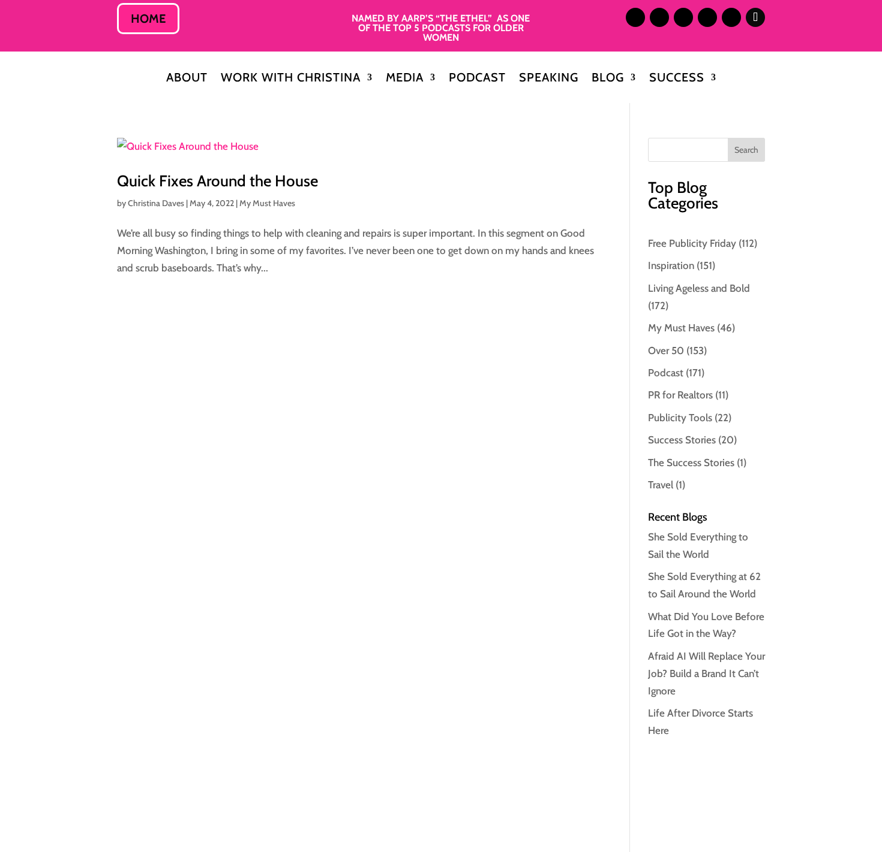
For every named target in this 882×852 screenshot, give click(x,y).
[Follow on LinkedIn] (659, 17)
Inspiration (671, 265)
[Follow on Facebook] (707, 17)
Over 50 (666, 350)
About (187, 78)
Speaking (548, 78)
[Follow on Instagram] (635, 17)
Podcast (477, 78)
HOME (148, 18)
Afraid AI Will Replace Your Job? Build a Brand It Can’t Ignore (706, 673)
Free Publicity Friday (692, 243)
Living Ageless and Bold (699, 288)
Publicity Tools (680, 418)
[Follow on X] (683, 17)
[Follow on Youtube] (731, 17)
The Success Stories (691, 463)
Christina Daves (156, 203)
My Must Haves (267, 203)
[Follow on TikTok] (755, 17)
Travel (660, 485)
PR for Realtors (680, 395)
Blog (608, 78)
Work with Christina (291, 78)
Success (676, 78)
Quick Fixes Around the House (217, 181)
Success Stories (682, 440)
